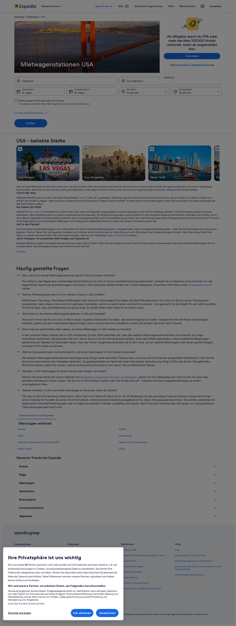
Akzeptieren (107, 613)
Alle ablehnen (82, 613)
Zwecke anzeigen (19, 613)
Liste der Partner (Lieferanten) (26, 603)
